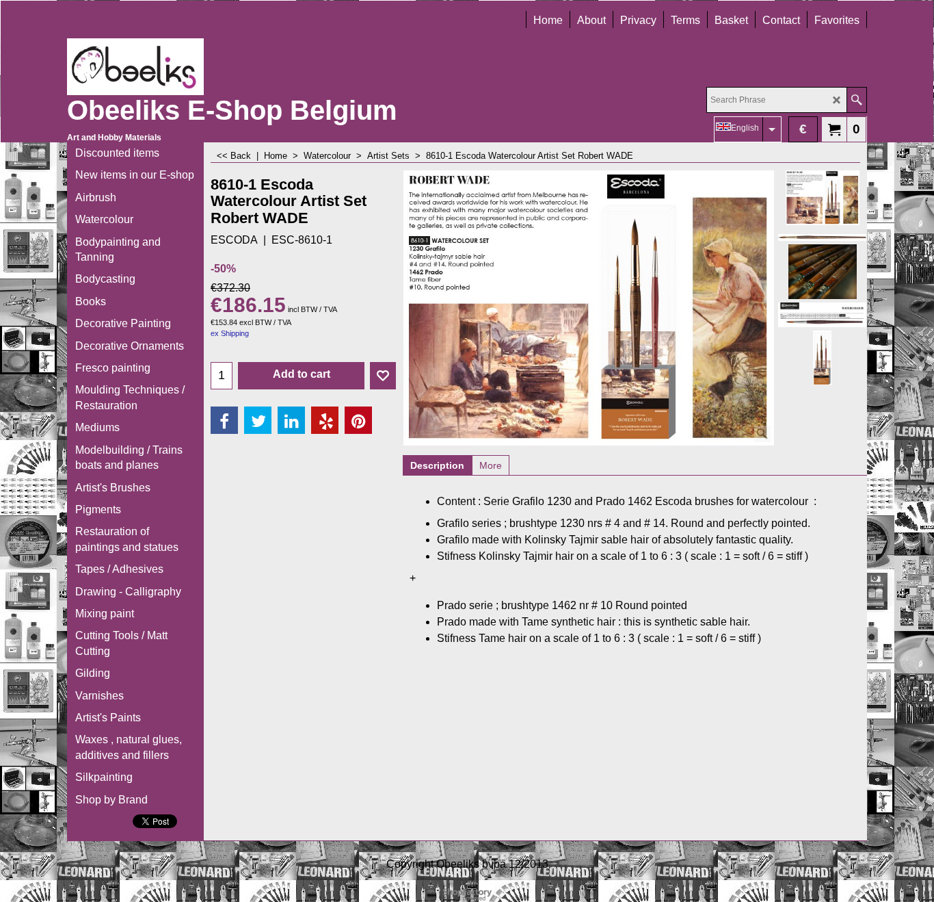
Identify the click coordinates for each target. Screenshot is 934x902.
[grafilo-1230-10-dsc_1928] (822, 235)
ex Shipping (230, 333)
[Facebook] (224, 420)
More (490, 465)
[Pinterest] (358, 420)
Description (437, 465)
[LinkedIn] (291, 420)
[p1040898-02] (822, 271)
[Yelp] (324, 420)
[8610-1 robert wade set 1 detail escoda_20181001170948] (822, 358)
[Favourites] (383, 376)
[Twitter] (257, 420)
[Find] (856, 100)
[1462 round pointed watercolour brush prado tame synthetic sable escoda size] (822, 314)
